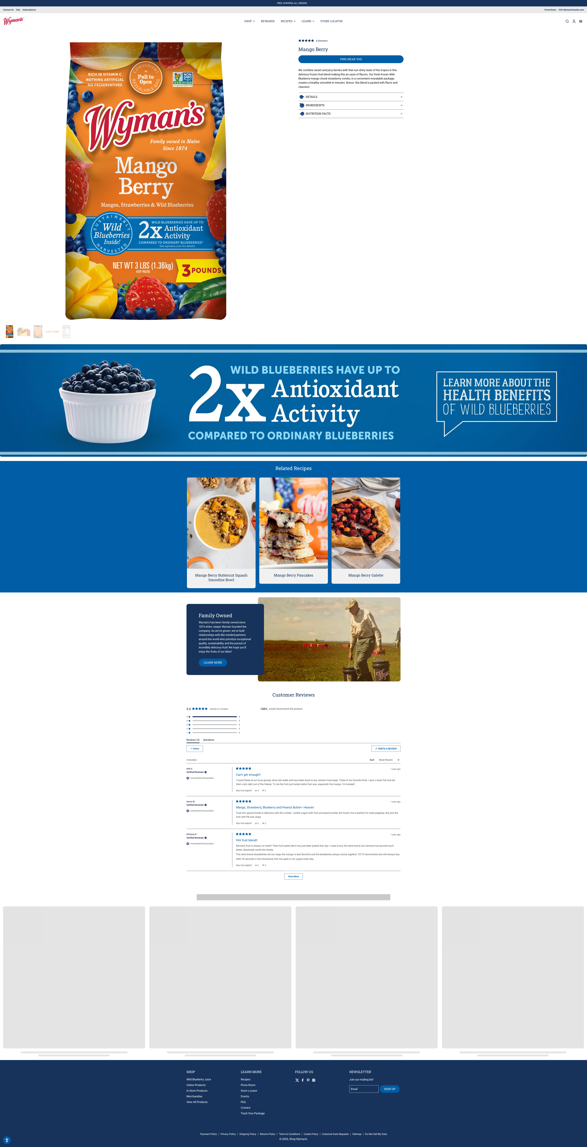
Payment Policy (208, 1134)
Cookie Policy (311, 1134)
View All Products (197, 1102)
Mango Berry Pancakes (293, 575)
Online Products (196, 1085)
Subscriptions (29, 10)
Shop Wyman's (298, 1139)
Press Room (550, 10)
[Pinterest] (308, 1080)
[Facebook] (303, 1080)
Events (245, 1096)
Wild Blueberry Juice (198, 1079)
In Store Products (196, 1090)
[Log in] (573, 21)
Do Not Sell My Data (376, 1134)
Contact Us (8, 10)
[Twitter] (297, 1080)
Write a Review (389, 749)
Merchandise (194, 1096)
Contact (245, 1107)
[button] (580, 21)
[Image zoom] (146, 181)
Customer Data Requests (335, 1134)
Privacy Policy (228, 1134)
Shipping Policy (247, 1134)
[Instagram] (314, 1080)
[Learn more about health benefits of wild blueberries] (293, 400)
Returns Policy (267, 1134)
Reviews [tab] (192, 740)
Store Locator (249, 1090)
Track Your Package (253, 1113)
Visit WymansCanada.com (571, 10)
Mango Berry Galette (365, 575)
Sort (372, 759)
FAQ (18, 10)
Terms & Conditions (289, 1134)
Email (354, 1089)
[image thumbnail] (9, 331)
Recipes (245, 1079)
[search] (567, 21)
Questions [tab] (208, 740)
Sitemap (356, 1134)
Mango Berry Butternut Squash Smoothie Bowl (221, 577)
